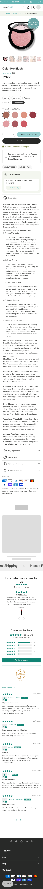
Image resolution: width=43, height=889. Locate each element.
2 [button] (16, 820)
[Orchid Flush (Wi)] (24, 124)
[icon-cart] (28, 7)
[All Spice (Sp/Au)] (6, 115)
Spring (6, 98)
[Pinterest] (16, 841)
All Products (18, 13)
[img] (21, 584)
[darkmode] (34, 7)
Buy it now (21, 141)
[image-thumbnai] (5, 59)
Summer (16, 98)
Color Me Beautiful (25, 884)
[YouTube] (26, 841)
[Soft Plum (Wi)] (33, 115)
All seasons (18, 103)
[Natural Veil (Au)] (24, 115)
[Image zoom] (21, 35)
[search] (24, 7)
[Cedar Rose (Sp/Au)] (15, 115)
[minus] (5, 134)
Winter (6, 103)
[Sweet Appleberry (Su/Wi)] (15, 124)
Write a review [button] (21, 660)
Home (8, 13)
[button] (29, 134)
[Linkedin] (32, 841)
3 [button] (20, 820)
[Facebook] (11, 841)
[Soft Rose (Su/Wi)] (6, 124)
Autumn (27, 98)
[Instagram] (21, 841)
